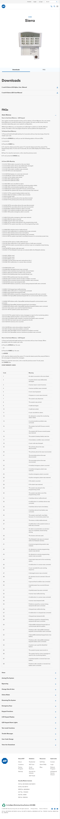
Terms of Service (43, 808)
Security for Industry (32, 772)
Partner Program (20, 768)
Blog (41, 767)
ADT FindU (32, 775)
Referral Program (52, 768)
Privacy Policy (34, 808)
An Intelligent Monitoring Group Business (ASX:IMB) (20, 805)
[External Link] (52, 809)
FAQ (44, 69)
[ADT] (3, 6)
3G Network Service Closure (53, 773)
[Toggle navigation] (57, 6)
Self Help (42, 762)
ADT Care (31, 764)
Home (30, 17)
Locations (21, 764)
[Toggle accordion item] (30, 115)
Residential (32, 762)
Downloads (16, 69)
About (20, 762)
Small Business (31, 768)
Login (35, 1)
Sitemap (20, 771)
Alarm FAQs (43, 764)
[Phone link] (51, 6)
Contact (29, 1)
